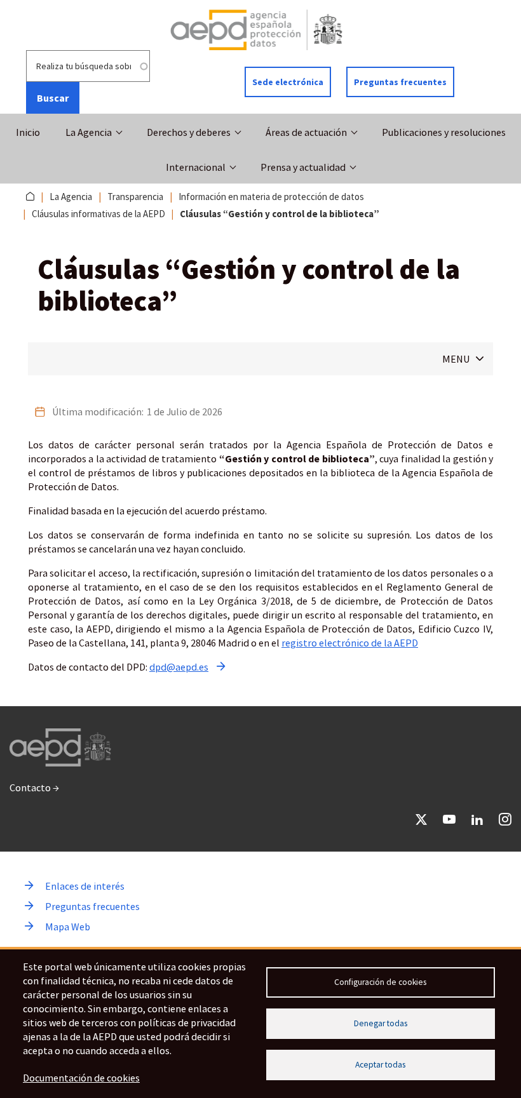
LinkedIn (477, 819)
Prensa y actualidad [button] (303, 167)
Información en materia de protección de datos (271, 197)
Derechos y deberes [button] (189, 132)
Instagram (505, 819)
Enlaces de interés (85, 886)
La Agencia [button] (88, 132)
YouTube (449, 819)
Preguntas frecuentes (400, 82)
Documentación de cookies (81, 1077)
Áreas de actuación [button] (306, 132)
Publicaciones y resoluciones (444, 132)
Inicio (28, 132)
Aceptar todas (380, 1064)
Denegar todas (380, 1023)
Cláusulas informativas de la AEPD (98, 214)
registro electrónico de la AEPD (349, 642)
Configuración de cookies (380, 982)
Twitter (421, 819)
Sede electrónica (287, 82)
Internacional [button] (196, 167)
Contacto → (34, 787)
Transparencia (135, 197)
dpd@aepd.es (178, 666)
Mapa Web (67, 926)
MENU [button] (456, 358)
